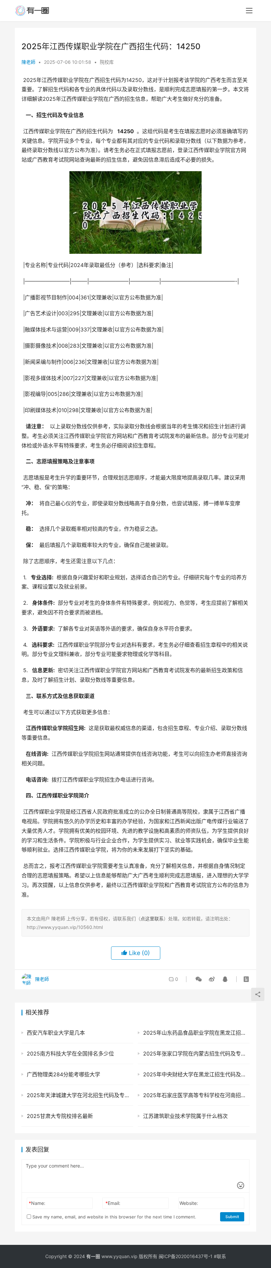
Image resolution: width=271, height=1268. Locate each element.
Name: (37, 1203)
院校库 (107, 62)
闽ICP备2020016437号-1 (186, 1256)
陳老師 (28, 62)
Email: (112, 1203)
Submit (232, 1216)
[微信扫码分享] (199, 979)
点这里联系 (152, 918)
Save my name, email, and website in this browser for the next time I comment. (113, 1216)
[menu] (249, 11)
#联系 (220, 1256)
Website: (188, 1203)
